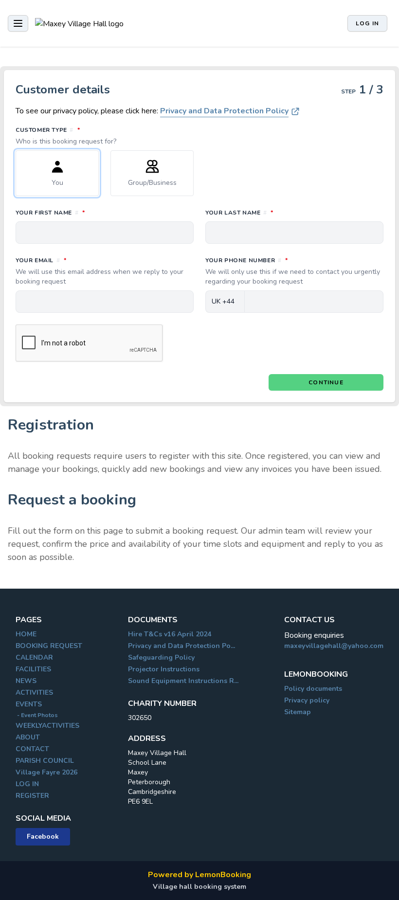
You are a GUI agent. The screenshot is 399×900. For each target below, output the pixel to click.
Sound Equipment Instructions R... (183, 680)
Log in (367, 23)
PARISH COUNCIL (45, 760)
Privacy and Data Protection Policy (224, 111)
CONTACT (32, 749)
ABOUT (28, 737)
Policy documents (313, 688)
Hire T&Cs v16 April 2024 (169, 634)
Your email (99, 271)
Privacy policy (306, 700)
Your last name (282, 212)
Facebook (43, 836)
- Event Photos (37, 715)
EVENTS (29, 704)
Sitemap (297, 712)
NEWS (26, 680)
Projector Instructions (164, 669)
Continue (326, 382)
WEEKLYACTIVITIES (47, 725)
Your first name (93, 212)
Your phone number (292, 271)
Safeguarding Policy (161, 657)
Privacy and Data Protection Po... (181, 645)
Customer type (91, 136)
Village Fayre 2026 (46, 772)
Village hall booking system (199, 886)
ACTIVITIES (34, 692)
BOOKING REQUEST (49, 645)
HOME (26, 634)
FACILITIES (33, 669)
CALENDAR (34, 657)
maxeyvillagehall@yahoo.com (333, 645)
